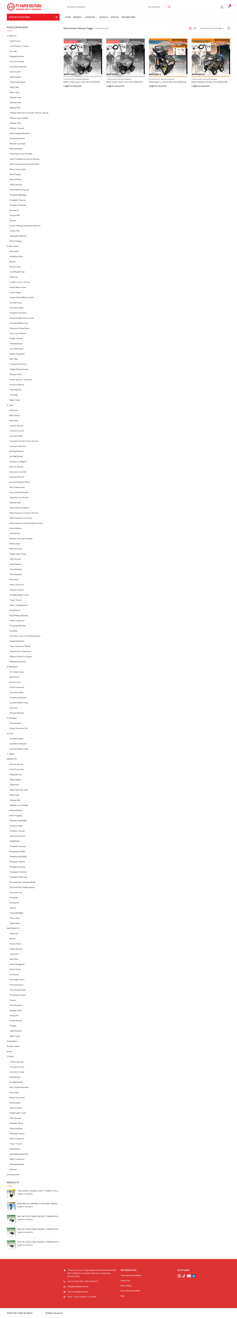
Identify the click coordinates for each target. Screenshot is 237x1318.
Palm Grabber (15, 564)
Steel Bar (13, 631)
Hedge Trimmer (16, 338)
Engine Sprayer (16, 949)
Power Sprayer (16, 1020)
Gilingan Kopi (15, 102)
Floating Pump (16, 302)
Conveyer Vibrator (18, 446)
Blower (13, 261)
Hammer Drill (15, 502)
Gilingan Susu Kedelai (19, 118)
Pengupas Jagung (17, 861)
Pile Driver (14, 579)
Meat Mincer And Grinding (21, 154)
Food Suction (15, 72)
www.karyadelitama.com (77, 1291)
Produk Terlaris (13, 1046)
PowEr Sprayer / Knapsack (21, 379)
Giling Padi (14, 784)
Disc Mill (13, 51)
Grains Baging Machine (19, 133)
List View (194, 28)
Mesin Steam (15, 969)
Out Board (14, 974)
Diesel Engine (15, 723)
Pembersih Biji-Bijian (18, 820)
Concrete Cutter (17, 431)
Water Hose (15, 400)
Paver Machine (16, 569)
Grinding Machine (17, 138)
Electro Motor (16, 944)
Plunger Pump (16, 374)
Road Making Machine (19, 615)
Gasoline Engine (16, 307)
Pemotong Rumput (18, 990)
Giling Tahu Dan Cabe (19, 790)
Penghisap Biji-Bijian (18, 856)
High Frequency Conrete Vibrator (24, 513)
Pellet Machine (16, 184)
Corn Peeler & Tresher (19, 46)
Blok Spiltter (15, 415)
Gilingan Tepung (17, 128)
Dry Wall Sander (16, 456)
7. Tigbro (11, 754)
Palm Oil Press (16, 179)
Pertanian (14, 897)
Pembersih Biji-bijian (18, 195)
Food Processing (17, 61)
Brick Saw (14, 420)
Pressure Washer (82, 79)
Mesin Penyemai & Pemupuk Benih (24, 164)
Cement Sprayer (17, 425)
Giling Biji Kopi (16, 774)
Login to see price (73, 86)
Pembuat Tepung (17, 831)
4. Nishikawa (12, 666)
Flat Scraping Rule (17, 487)
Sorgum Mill (14, 215)
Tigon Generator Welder (20, 646)
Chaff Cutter (15, 41)
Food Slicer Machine (18, 66)
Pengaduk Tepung (17, 200)
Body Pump (14, 677)
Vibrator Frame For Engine (21, 656)
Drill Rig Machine (17, 451)
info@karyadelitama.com (78, 1286)
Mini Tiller (14, 359)
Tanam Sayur (15, 923)
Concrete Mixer (16, 436)
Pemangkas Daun (17, 979)
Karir (123, 1296)
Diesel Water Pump (18, 287)
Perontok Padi (16, 892)
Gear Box (14, 708)
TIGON (10, 1056)
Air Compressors (17, 672)
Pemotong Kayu (16, 985)
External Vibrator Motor (20, 482)
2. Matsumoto (69, 79)
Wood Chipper (16, 241)
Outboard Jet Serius (18, 364)
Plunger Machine (17, 713)
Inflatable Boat (16, 343)
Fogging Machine (17, 56)
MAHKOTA (12, 759)
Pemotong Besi (16, 1128)
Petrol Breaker (16, 574)
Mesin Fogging (16, 815)
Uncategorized (13, 1174)
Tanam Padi (14, 230)
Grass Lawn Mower (18, 333)
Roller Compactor (17, 620)
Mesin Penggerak (17, 964)
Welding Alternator (18, 661)
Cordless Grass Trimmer (20, 282)
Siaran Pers (125, 1280)
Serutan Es (14, 210)
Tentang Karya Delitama (131, 1275)
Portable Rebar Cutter (19, 595)
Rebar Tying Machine (19, 605)
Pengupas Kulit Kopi (18, 877)
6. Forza (10, 733)
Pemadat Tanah (16, 1123)
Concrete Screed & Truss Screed (24, 441)
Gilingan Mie (15, 107)
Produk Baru (12, 1041)
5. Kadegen (12, 718)
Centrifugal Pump (17, 272)
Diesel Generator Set (19, 728)
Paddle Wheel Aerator (19, 369)
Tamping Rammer (17, 641)
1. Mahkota (11, 36)
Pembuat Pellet (16, 826)
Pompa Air (14, 1015)
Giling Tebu (14, 92)
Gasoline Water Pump (19, 323)
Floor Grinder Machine (19, 492)
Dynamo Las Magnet (18, 461)
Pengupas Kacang (17, 867)
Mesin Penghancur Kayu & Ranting (24, 159)
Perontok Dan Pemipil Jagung (22, 887)
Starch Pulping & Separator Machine (25, 225)
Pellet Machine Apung (19, 189)
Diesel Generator (17, 687)
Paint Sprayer (15, 559)
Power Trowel (16, 600)
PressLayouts (39, 1313)
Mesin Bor (14, 959)
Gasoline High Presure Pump (22, 318)
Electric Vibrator (17, 466)
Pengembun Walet (18, 851)
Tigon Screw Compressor (20, 651)
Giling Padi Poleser (18, 82)
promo (9, 1051)
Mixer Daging (15, 174)
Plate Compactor (17, 584)
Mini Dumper (15, 543)
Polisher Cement (17, 590)
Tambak (13, 1026)
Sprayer (13, 220)
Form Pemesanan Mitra (130, 1290)
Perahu (13, 1000)
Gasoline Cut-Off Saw (19, 497)
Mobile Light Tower (18, 554)
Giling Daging (15, 77)
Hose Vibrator (16, 528)
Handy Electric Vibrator (19, 507)
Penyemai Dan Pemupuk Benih (23, 882)
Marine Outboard (17, 354)
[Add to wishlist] (99, 40)
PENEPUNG (15, 841)
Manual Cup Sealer (18, 143)
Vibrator (13, 1169)
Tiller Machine (16, 389)
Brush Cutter (15, 266)
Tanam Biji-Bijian (16, 913)
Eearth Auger (15, 292)
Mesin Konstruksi (17, 1097)
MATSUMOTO (13, 928)
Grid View (190, 28)
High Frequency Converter (21, 518)
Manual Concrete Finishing (21, 538)
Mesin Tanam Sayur (18, 169)
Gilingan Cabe (16, 97)
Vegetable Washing (18, 236)
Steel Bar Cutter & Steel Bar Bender (25, 636)
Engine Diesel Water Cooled (22, 297)
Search (169, 7)
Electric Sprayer (16, 764)
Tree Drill (13, 395)
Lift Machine (15, 533)
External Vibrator (17, 477)
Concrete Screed (17, 1072)
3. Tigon (10, 405)
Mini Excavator (16, 548)
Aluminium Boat (16, 256)
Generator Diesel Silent (20, 328)
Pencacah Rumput (17, 836)
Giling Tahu (14, 87)
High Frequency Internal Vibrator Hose (26, 523)
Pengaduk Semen (17, 1133)
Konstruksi (14, 1092)
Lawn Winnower (16, 348)
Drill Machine (15, 1077)
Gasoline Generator (18, 313)
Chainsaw (14, 277)
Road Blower (15, 610)
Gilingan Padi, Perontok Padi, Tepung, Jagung (29, 113)
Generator (14, 954)
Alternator (14, 251)
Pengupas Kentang (18, 205)
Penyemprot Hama (18, 995)
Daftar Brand (126, 1285)
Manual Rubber (16, 148)
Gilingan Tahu (15, 123)
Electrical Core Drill (18, 472)
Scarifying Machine (18, 625)
